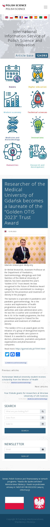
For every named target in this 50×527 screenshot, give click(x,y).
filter (25, 174)
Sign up (25, 456)
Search (25, 430)
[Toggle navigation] (45, 7)
